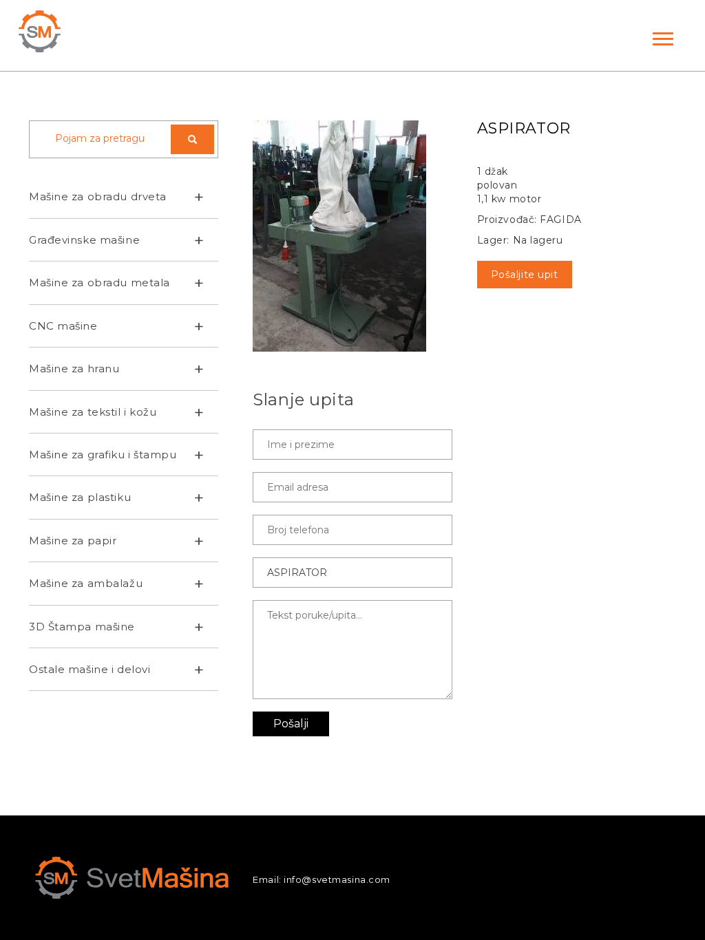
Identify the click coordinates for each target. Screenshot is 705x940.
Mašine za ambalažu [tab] (86, 583)
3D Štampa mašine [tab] (82, 626)
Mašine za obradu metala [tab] (99, 282)
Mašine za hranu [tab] (74, 368)
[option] (352, 236)
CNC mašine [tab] (63, 325)
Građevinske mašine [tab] (84, 239)
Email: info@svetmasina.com (321, 879)
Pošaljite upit (524, 274)
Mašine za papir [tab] (72, 540)
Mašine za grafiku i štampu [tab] (103, 454)
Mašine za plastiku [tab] (80, 497)
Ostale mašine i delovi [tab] (89, 669)
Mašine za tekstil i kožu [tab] (92, 411)
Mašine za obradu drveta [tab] (98, 196)
